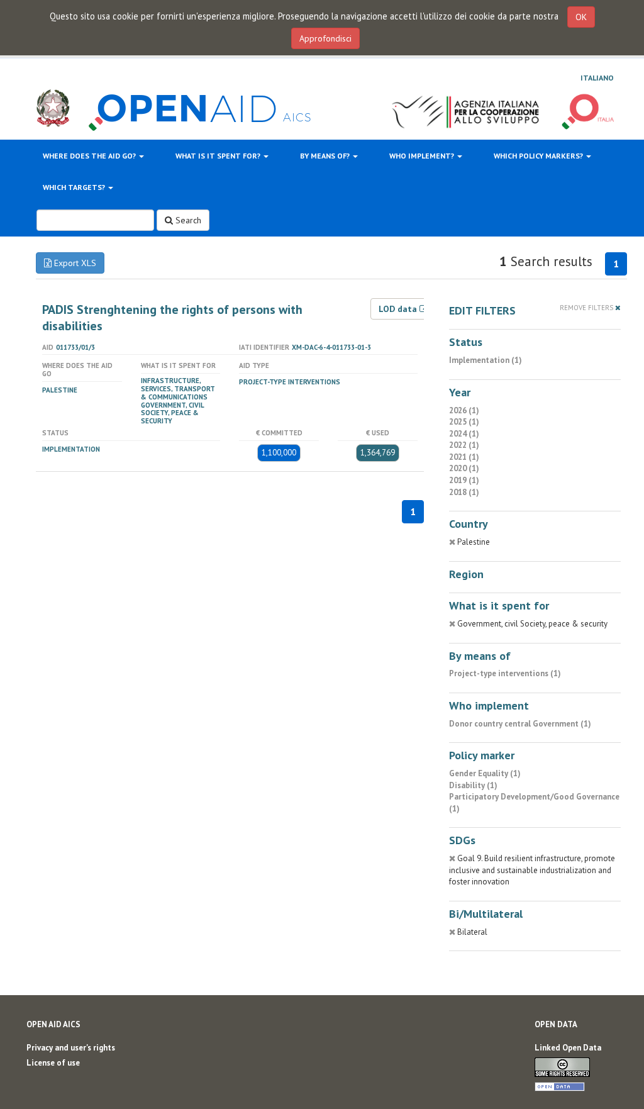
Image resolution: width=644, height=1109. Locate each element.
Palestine (59, 390)
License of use (53, 1062)
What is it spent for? (218, 155)
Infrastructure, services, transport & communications (178, 388)
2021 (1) (464, 457)
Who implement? (422, 155)
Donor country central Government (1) (520, 723)
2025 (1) (464, 421)
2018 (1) (464, 492)
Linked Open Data (568, 1047)
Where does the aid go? (90, 155)
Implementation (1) (485, 360)
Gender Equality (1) (485, 773)
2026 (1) (464, 410)
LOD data (399, 309)
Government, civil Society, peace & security (172, 413)
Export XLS (74, 263)
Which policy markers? (539, 155)
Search (187, 220)
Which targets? (75, 187)
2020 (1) (464, 468)
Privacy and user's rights (70, 1047)
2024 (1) (464, 433)
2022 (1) (464, 445)
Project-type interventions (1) (505, 673)
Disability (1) (473, 785)
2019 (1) (464, 480)
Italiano (597, 77)
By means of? (326, 155)
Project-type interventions (289, 381)
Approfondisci (325, 38)
